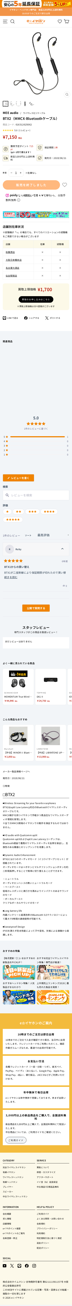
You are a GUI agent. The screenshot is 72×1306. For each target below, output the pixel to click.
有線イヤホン (9, 1172)
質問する (31, 609)
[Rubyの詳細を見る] (62, 549)
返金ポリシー (43, 1242)
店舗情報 (7, 1223)
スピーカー (8, 1191)
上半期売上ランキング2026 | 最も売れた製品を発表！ (53, 985)
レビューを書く (21, 479)
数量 (5, 172)
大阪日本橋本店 (14, 259)
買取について (43, 1167)
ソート (28, 535)
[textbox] (36, 495)
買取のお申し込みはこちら (36, 299)
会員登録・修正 (10, 1238)
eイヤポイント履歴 (12, 1228)
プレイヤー (8, 1186)
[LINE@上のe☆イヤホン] (19, 1265)
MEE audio (10, 112)
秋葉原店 (10, 252)
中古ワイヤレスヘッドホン (15, 1196)
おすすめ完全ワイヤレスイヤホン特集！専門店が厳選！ (52, 960)
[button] (16, 130)
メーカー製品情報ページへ (16, 771)
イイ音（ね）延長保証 (47, 1181)
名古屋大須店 (12, 267)
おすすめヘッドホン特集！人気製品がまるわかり (19, 985)
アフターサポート (45, 1177)
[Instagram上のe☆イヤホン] (34, 1265)
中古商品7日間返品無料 (48, 1186)
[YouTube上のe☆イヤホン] (4, 1265)
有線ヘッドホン (10, 1181)
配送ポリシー (43, 1247)
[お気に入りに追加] (64, 184)
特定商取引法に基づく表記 (49, 1238)
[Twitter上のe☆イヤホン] (12, 1265)
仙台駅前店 (11, 275)
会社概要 (7, 1213)
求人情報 (7, 1218)
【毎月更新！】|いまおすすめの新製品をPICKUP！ (19, 960)
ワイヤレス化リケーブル (34, 113)
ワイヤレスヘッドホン (13, 1177)
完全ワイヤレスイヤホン (14, 1167)
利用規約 (41, 1233)
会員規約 (41, 1223)
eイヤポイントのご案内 (14, 1233)
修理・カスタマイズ (46, 1172)
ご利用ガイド (16, 1140)
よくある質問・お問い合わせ (50, 1218)
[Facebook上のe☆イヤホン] (27, 1265)
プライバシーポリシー (47, 1228)
